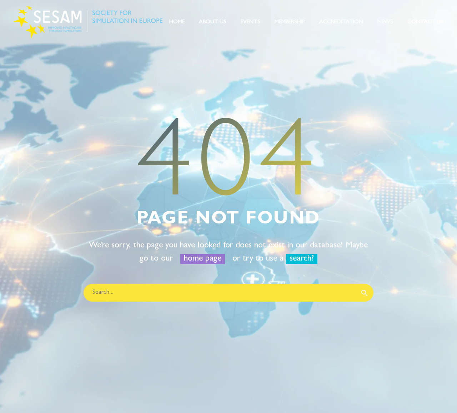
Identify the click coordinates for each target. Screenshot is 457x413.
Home (177, 22)
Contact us (425, 22)
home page (202, 259)
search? (302, 259)
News (385, 22)
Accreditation (341, 22)
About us (212, 22)
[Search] (364, 293)
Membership (290, 22)
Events (250, 22)
